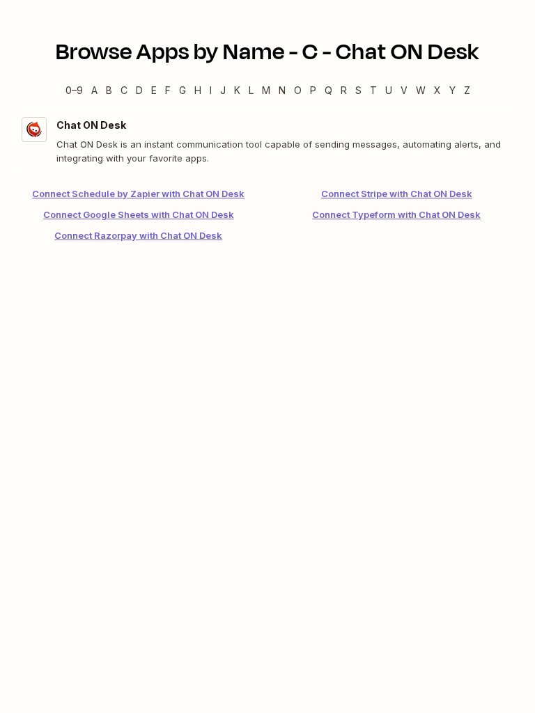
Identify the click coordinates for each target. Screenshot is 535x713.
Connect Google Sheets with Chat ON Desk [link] (138, 214)
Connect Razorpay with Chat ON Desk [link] (138, 235)
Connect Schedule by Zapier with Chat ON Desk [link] (138, 193)
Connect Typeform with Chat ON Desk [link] (396, 214)
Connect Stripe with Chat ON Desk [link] (396, 193)
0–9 (74, 90)
